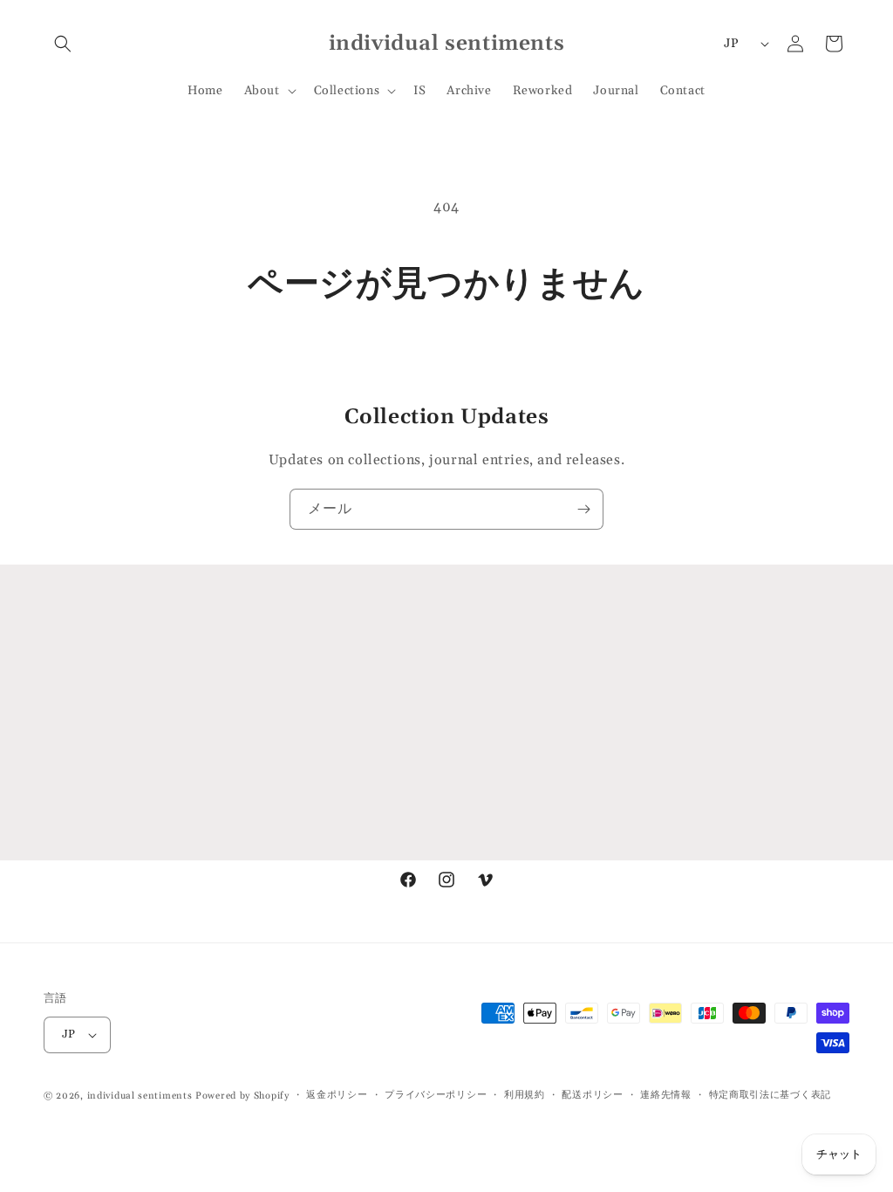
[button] (63, 43)
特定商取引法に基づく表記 (770, 1095)
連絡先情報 (666, 1095)
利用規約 (524, 1095)
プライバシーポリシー (436, 1095)
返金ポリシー (336, 1095)
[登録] (583, 509)
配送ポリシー (592, 1095)
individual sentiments (140, 1096)
